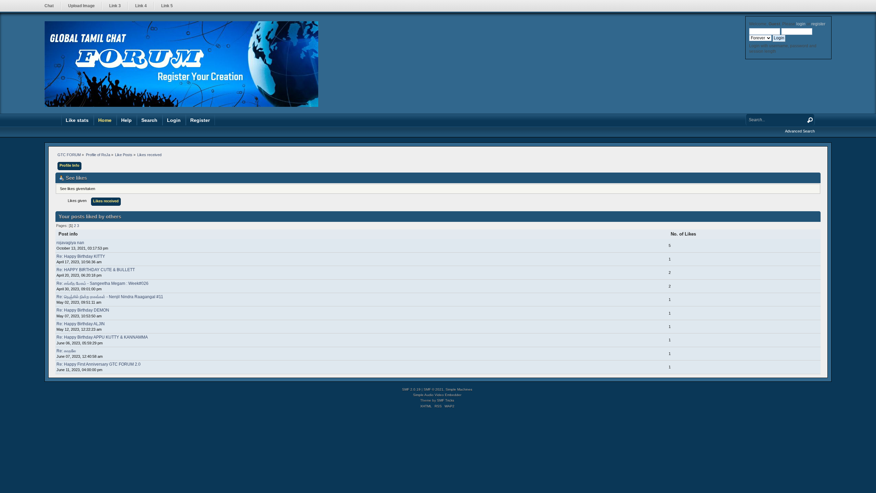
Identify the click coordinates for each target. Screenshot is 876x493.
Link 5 (167, 5)
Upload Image (81, 5)
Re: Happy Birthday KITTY (80, 256)
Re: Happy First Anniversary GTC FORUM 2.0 (98, 364)
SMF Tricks (445, 400)
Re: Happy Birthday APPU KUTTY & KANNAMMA (102, 337)
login (801, 24)
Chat (49, 5)
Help (126, 120)
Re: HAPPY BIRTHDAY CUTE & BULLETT (95, 269)
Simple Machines (459, 389)
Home (105, 120)
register (818, 24)
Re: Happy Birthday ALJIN (80, 323)
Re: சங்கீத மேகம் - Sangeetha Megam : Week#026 (102, 283)
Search (149, 120)
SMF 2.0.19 (411, 389)
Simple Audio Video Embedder (437, 395)
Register (200, 120)
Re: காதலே (66, 351)
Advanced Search (800, 131)
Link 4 (141, 5)
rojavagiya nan (70, 242)
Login (174, 120)
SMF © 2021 (433, 389)
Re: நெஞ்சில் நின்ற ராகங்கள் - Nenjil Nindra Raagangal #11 (109, 296)
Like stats (77, 120)
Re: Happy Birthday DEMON (82, 310)
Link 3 (115, 5)
